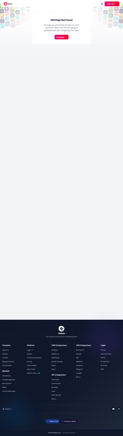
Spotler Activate (57, 361)
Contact (5, 358)
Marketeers (6, 376)
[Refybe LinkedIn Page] (119, 409)
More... (54, 369)
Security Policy (106, 354)
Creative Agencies (8, 380)
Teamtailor (55, 380)
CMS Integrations (83, 345)
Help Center (31, 369)
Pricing (29, 361)
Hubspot (55, 350)
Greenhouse (56, 383)
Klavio (54, 365)
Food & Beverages (8, 391)
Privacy (103, 350)
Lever (53, 391)
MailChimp (55, 358)
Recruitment (6, 383)
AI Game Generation (34, 358)
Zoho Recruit (56, 395)
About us (5, 350)
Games (29, 354)
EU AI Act (104, 365)
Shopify (79, 354)
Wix (77, 358)
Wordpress (80, 350)
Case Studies (7, 365)
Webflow (79, 361)
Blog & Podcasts (8, 361)
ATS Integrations (59, 375)
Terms (103, 358)
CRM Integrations (59, 345)
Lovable (79, 373)
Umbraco (79, 365)
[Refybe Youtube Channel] (113, 409)
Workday (55, 387)
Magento (79, 369)
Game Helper (32, 365)
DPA (102, 369)
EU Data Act (105, 361)
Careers (5, 354)
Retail (4, 387)
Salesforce (55, 354)
